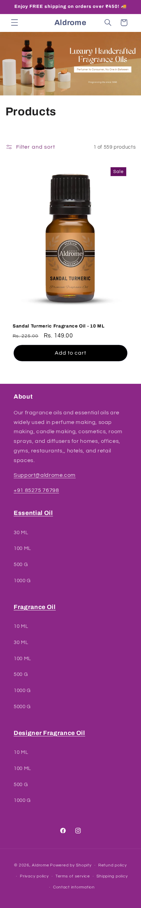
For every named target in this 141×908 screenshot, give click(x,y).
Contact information (74, 887)
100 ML (22, 548)
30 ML (21, 532)
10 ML (21, 626)
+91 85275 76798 (36, 490)
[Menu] (14, 23)
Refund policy (112, 865)
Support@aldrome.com (45, 475)
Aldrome (40, 865)
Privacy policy (34, 876)
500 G (21, 564)
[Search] (108, 23)
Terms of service (72, 876)
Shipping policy (112, 876)
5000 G (22, 706)
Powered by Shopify (70, 865)
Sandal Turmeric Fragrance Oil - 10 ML (58, 326)
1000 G (22, 580)
